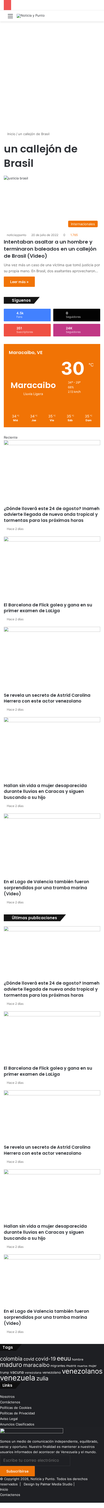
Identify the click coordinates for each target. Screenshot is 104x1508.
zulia (42, 1378)
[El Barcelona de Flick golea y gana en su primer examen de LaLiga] (52, 569)
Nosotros (7, 1397)
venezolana (33, 1372)
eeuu (64, 1358)
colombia (11, 1359)
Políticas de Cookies (16, 1408)
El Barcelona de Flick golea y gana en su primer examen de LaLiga (48, 608)
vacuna (17, 1372)
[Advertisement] (52, 77)
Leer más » (19, 282)
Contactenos (10, 1495)
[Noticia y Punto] (31, 16)
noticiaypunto (16, 235)
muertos (82, 1366)
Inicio (10, 134)
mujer (92, 1366)
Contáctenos (10, 1402)
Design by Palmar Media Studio (48, 1484)
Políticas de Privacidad (17, 1413)
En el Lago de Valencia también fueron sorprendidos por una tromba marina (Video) (46, 888)
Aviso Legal (9, 1419)
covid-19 (45, 1359)
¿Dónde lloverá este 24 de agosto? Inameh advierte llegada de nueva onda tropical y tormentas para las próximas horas (51, 515)
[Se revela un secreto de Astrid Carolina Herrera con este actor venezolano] (52, 659)
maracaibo (36, 1365)
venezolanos (82, 1371)
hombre (77, 1359)
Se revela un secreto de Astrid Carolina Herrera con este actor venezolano (47, 698)
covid (28, 1359)
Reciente (11, 437)
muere (71, 1366)
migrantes (57, 1366)
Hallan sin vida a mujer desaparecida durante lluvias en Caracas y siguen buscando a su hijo (45, 792)
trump (4, 1372)
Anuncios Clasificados (17, 1424)
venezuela (17, 1377)
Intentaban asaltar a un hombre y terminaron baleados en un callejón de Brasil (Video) (50, 248)
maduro (11, 1364)
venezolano (51, 1372)
